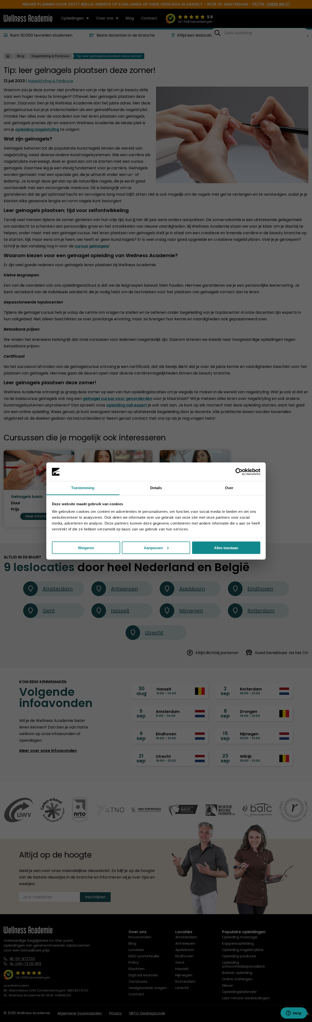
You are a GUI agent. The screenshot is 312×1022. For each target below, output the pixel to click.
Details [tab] (156, 488)
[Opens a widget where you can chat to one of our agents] (293, 1013)
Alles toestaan (226, 548)
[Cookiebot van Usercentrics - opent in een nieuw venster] (239, 472)
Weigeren (86, 548)
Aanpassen (153, 548)
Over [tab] (229, 488)
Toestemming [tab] (82, 488)
